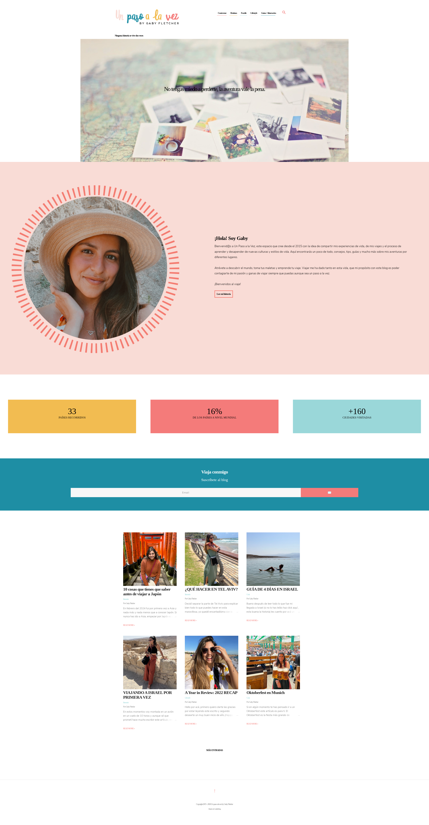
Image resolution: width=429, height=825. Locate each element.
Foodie (244, 13)
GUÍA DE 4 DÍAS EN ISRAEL (272, 589)
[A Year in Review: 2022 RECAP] (211, 688)
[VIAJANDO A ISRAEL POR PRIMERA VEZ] (150, 688)
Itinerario (126, 599)
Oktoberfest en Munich (266, 692)
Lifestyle (254, 13)
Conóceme (222, 13)
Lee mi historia (224, 294)
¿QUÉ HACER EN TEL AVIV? (211, 589)
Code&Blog (217, 809)
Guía (248, 594)
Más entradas (214, 750)
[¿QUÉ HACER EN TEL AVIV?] (211, 585)
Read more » (129, 625)
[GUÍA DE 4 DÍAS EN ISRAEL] (273, 585)
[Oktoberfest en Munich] (273, 688)
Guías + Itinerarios (268, 13)
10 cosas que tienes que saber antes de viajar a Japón (146, 591)
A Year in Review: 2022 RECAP (211, 692)
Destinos (233, 13)
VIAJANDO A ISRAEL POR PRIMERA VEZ (147, 694)
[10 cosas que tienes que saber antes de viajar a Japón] (150, 585)
